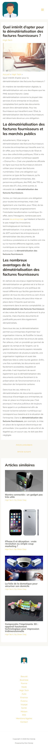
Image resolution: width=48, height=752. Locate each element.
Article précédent (24, 445)
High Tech (7, 40)
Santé (24, 708)
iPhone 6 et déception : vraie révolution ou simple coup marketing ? (20, 544)
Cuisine (24, 701)
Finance (24, 697)
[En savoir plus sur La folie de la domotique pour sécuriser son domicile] (24, 568)
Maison (24, 711)
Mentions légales (24, 718)
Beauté (24, 676)
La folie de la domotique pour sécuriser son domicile (21, 584)
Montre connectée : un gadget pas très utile (24, 495)
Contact (24, 722)
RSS (24, 715)
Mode (24, 687)
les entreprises (17, 219)
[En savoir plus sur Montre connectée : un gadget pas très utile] (24, 480)
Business (24, 680)
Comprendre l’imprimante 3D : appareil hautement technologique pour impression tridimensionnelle (22, 628)
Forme (24, 683)
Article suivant (24, 452)
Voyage (24, 704)
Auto (24, 694)
